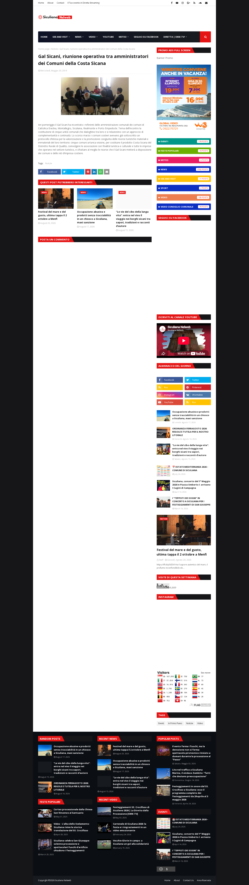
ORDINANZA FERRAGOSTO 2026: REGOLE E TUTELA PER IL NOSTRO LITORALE (190, 432)
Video (181, 197)
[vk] (198, 395)
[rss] (194, 3)
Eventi (181, 141)
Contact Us (188, 880)
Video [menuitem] (92, 36)
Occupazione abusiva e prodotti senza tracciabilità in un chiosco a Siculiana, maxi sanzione (94, 217)
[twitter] (198, 380)
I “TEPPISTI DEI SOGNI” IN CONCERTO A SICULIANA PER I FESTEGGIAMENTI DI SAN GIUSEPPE (191, 501)
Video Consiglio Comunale (181, 206)
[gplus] (188, 3)
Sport (181, 188)
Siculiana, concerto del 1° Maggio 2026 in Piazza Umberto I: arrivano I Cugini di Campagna (191, 484)
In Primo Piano (175, 723)
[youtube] (177, 3)
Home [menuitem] (44, 36)
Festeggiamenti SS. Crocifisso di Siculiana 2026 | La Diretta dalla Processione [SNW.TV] (131, 810)
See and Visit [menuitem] (60, 36)
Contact (60, 2)
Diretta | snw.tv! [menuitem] (174, 36)
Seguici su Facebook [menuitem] (146, 36)
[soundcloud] (200, 3)
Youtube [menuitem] (108, 36)
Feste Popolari (181, 150)
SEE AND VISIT (181, 178)
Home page (43, 48)
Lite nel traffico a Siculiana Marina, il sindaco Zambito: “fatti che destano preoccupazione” (191, 773)
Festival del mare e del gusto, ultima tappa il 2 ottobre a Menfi (52, 215)
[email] (206, 3)
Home (41, 2)
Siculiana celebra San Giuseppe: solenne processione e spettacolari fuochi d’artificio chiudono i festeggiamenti (72, 845)
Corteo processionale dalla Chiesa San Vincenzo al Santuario (73, 811)
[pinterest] (198, 387)
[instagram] (182, 3)
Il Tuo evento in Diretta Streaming (83, 2)
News (181, 169)
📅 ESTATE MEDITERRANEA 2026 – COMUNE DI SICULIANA (190, 468)
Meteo (181, 160)
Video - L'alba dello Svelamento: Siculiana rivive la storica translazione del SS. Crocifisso (72, 827)
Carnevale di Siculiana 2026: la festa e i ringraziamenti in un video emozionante (129, 827)
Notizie (54, 48)
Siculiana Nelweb (63, 880)
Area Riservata (204, 880)
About (50, 2)
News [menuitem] (78, 36)
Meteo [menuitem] (123, 36)
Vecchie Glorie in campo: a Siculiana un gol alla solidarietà (131, 842)
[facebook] (171, 3)
